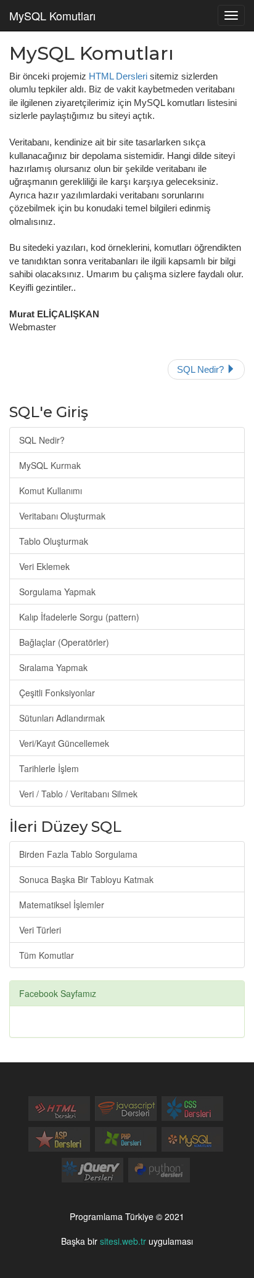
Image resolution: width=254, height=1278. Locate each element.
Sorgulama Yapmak (57, 591)
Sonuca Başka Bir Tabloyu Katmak (86, 879)
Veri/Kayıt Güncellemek (64, 743)
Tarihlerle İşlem (49, 768)
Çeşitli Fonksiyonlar (57, 692)
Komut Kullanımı (50, 490)
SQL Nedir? (201, 369)
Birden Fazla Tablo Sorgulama (78, 854)
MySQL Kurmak (50, 465)
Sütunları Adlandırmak (62, 718)
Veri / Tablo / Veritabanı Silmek (78, 794)
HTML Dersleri (118, 76)
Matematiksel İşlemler (61, 904)
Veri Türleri (40, 930)
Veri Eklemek (44, 566)
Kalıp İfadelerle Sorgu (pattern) (79, 617)
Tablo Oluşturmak (53, 541)
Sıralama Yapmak (53, 667)
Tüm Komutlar (46, 955)
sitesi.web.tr (123, 1241)
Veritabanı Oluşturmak (62, 516)
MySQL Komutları (52, 15)
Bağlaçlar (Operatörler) (64, 642)
